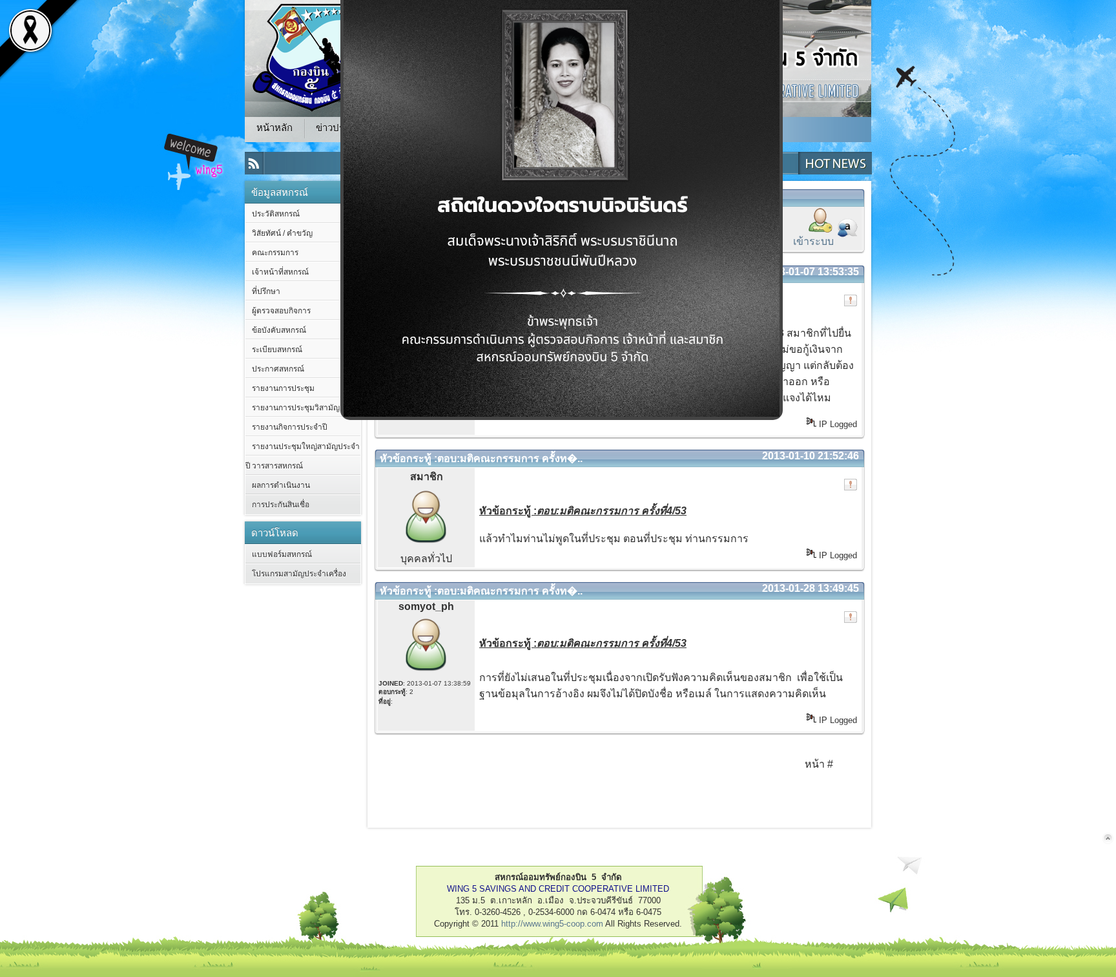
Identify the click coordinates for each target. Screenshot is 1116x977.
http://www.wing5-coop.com (552, 924)
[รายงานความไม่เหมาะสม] (850, 300)
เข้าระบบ (813, 241)
